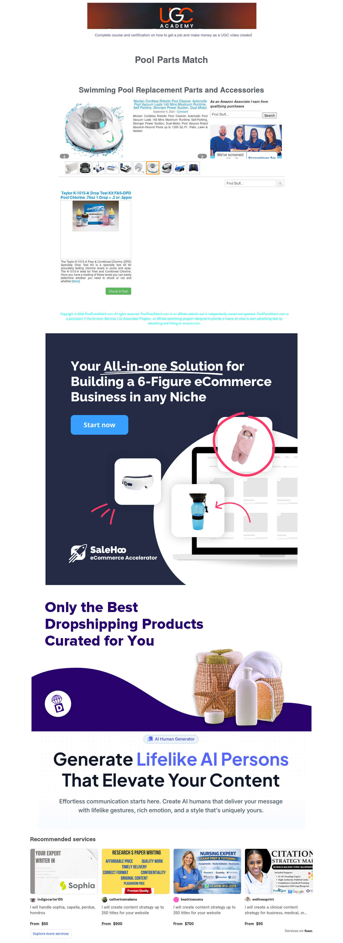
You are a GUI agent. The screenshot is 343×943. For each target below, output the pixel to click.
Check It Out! (118, 291)
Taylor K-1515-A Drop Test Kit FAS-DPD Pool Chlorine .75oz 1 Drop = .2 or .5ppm (96, 195)
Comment (183, 111)
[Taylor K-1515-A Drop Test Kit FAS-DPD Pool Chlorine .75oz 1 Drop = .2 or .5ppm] (96, 215)
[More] (76, 281)
